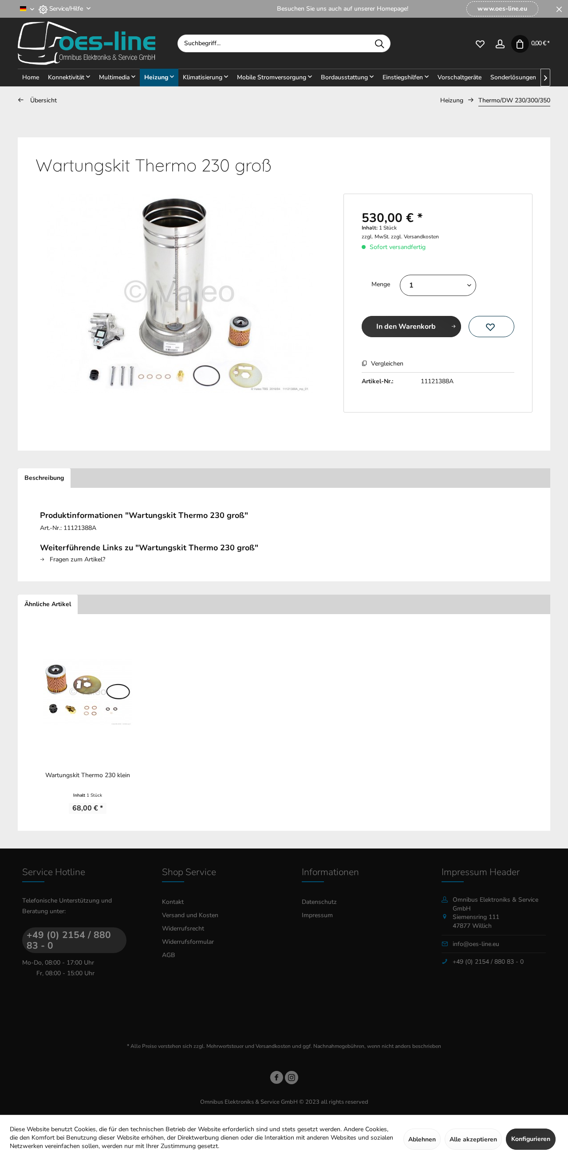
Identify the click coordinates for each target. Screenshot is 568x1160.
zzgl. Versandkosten (415, 236)
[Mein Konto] (500, 43)
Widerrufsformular (188, 942)
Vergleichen (386, 363)
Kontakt (173, 902)
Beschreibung (44, 478)
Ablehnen (422, 1139)
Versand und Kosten (190, 915)
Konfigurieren (530, 1139)
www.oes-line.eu (502, 8)
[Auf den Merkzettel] (491, 326)
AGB (168, 955)
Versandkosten (273, 1046)
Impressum (317, 915)
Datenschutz (319, 902)
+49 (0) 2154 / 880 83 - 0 (69, 940)
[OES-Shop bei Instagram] (291, 1079)
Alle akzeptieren (473, 1139)
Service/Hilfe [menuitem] (65, 8)
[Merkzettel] (480, 43)
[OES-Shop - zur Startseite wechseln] (98, 43)
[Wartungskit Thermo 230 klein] (87, 692)
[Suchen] (379, 43)
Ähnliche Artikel (47, 604)
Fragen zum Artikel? (76, 559)
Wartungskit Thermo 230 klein (87, 775)
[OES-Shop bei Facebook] (276, 1079)
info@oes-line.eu (476, 944)
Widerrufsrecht (183, 928)
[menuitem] (502, 9)
